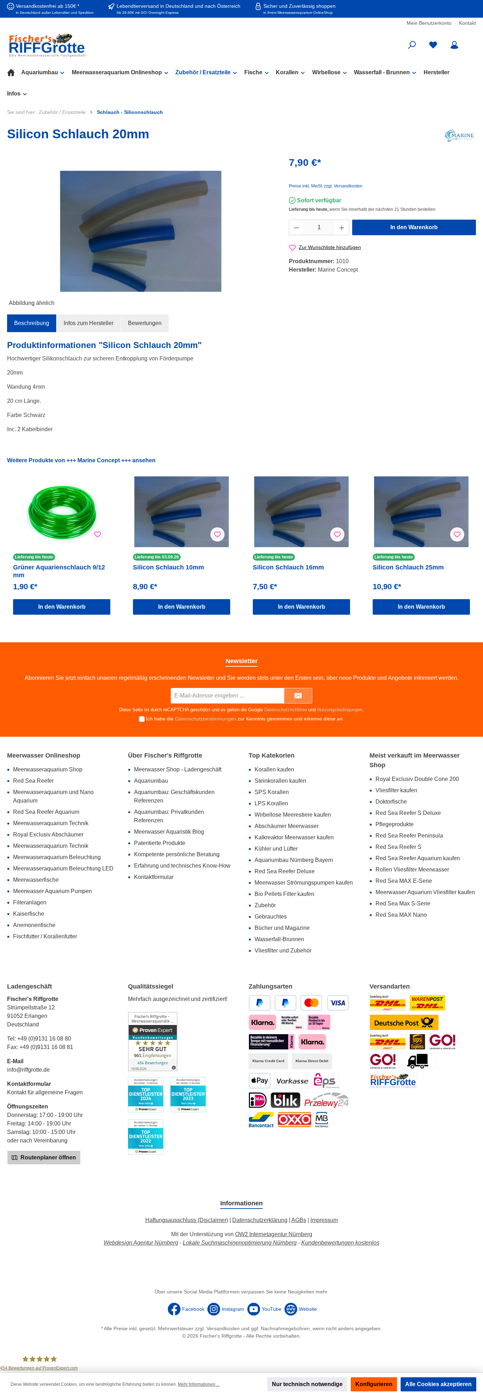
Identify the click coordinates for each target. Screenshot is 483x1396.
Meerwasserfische (36, 880)
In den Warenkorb (414, 227)
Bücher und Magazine (282, 928)
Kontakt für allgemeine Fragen (45, 1092)
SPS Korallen (272, 792)
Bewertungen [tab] (145, 323)
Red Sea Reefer (33, 781)
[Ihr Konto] (454, 45)
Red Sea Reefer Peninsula (409, 836)
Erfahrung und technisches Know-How (182, 866)
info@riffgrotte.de (28, 1070)
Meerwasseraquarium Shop (47, 769)
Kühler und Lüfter (276, 849)
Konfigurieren (373, 1384)
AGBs (298, 1220)
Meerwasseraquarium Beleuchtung (57, 857)
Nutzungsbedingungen (339, 709)
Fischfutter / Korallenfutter (45, 936)
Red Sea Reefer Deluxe (285, 871)
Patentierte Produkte (159, 843)
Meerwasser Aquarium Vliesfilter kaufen (425, 892)
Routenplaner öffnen (47, 1157)
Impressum (324, 1220)
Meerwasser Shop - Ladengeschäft (177, 769)
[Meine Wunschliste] (433, 45)
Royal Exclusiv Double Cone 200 (417, 779)
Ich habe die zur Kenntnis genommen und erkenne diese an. (245, 719)
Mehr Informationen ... (199, 1384)
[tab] (31, 323)
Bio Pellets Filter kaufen (284, 894)
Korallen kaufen (274, 769)
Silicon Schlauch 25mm (408, 567)
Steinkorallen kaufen (280, 781)
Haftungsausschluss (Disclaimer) (186, 1220)
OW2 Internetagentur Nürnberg (273, 1234)
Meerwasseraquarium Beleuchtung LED (63, 868)
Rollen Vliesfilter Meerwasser (412, 870)
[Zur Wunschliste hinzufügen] (98, 534)
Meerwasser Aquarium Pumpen (52, 891)
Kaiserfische (28, 914)
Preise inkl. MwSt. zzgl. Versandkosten (325, 186)
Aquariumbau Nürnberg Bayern (294, 860)
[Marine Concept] (459, 135)
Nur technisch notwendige (307, 1384)
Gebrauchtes (271, 917)
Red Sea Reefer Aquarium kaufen (418, 858)
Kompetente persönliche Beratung (177, 854)
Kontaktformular (154, 877)
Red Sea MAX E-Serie (404, 881)
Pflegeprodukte (395, 824)
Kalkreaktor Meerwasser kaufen (294, 837)
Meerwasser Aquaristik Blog (169, 832)
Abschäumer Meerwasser (287, 826)
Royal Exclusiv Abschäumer (48, 835)
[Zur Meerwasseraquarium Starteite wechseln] (83, 45)
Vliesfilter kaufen (396, 790)
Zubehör (265, 905)
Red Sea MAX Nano (401, 915)
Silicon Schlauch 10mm (168, 567)
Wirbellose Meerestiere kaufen (293, 815)
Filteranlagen (29, 902)
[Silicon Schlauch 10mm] (181, 511)
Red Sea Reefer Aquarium (46, 812)
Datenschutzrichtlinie (285, 709)
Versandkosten (223, 1328)
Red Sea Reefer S (398, 847)
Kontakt (467, 23)
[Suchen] (412, 45)
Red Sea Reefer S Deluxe (408, 813)
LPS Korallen (271, 803)
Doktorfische (391, 802)
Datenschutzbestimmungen (205, 719)
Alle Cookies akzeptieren (438, 1384)
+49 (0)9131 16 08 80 (44, 1039)
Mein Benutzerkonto (429, 23)
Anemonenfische (34, 925)
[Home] (14, 72)
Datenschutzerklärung (259, 1220)
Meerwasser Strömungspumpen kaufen (304, 883)
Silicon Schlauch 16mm (288, 567)
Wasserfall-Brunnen (279, 939)
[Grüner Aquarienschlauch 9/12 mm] (61, 511)
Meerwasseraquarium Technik (50, 823)
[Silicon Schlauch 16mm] (301, 511)
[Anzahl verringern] (296, 227)
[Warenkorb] (471, 42)
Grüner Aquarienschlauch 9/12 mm (59, 571)
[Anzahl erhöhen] (341, 227)
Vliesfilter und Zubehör (283, 951)
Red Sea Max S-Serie (403, 903)
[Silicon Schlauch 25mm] (421, 511)
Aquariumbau (151, 781)
